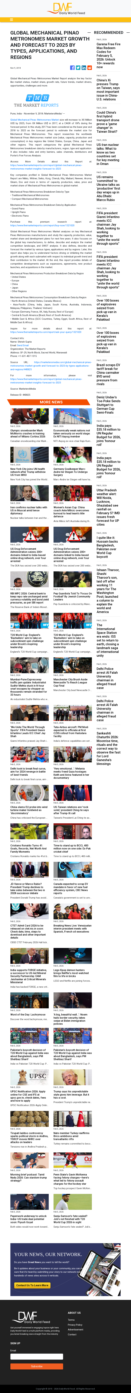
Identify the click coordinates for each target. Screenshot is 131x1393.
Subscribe (36, 1366)
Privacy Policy (75, 1324)
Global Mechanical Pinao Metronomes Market (34, 119)
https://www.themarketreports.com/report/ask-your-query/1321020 (45, 332)
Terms (71, 1319)
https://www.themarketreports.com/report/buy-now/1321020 (42, 225)
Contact (72, 1334)
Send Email (23, 345)
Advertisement (75, 1329)
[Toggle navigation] (11, 19)
